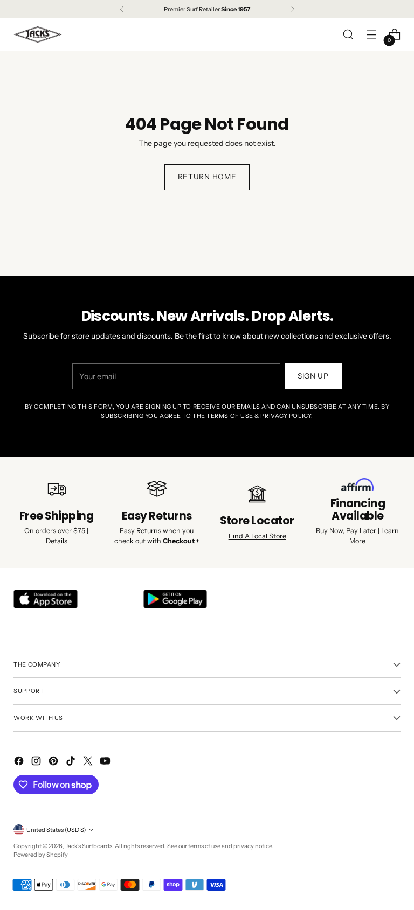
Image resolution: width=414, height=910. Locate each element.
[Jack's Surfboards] (37, 34)
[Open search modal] (348, 35)
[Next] (293, 9)
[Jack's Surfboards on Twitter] (88, 762)
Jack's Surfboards (88, 846)
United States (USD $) (56, 830)
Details (56, 541)
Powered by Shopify (40, 854)
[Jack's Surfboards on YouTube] (106, 762)
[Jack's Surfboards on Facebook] (19, 762)
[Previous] (122, 9)
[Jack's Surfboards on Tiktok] (71, 762)
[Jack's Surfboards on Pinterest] (54, 762)
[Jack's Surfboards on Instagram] (37, 762)
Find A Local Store (257, 536)
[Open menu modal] (372, 35)
